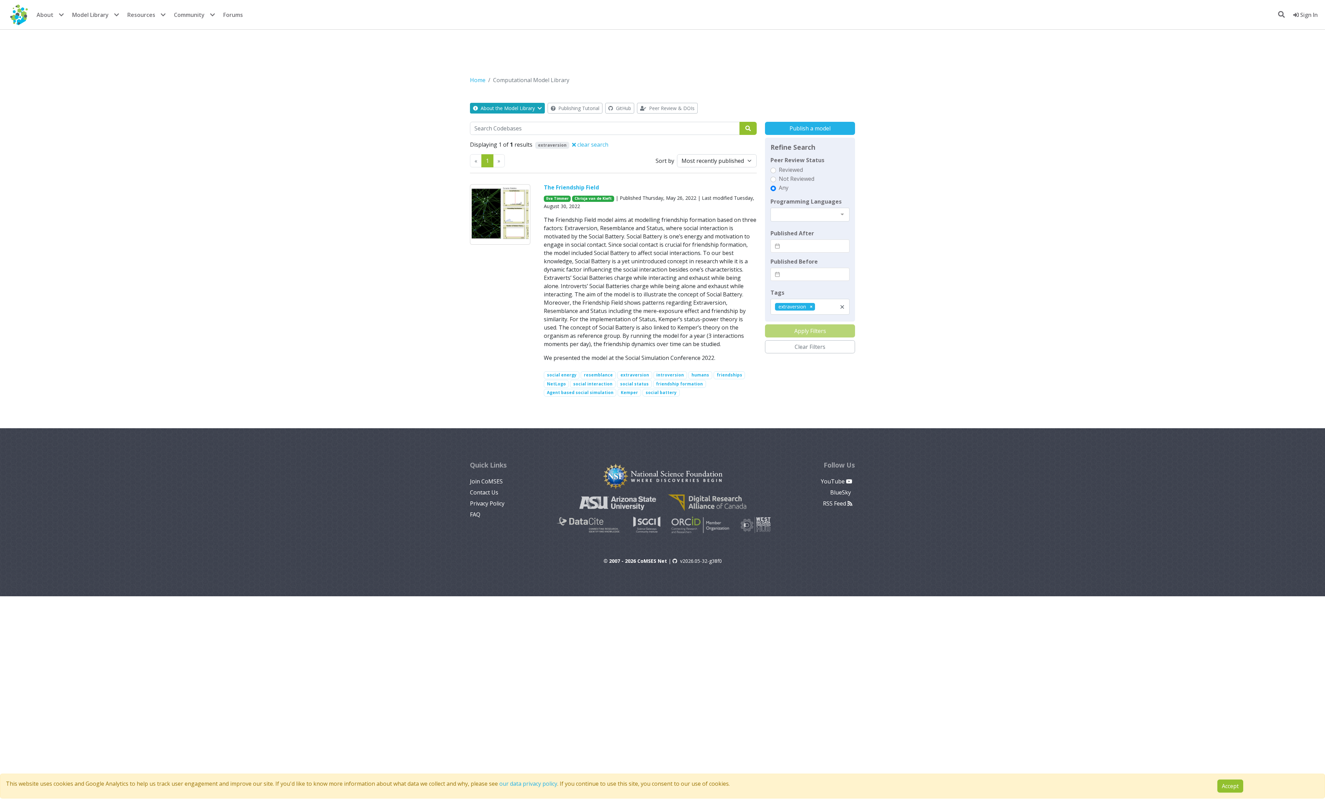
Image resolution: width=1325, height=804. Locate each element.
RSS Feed (835, 503)
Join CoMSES (486, 481)
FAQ (475, 514)
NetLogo (556, 384)
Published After (792, 233)
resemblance (598, 375)
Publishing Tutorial (578, 108)
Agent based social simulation (580, 392)
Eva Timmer (557, 198)
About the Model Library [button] (507, 108)
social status (634, 384)
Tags (777, 292)
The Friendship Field (571, 187)
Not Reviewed (796, 178)
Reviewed (791, 169)
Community (189, 15)
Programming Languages (806, 201)
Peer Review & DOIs (671, 108)
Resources (141, 15)
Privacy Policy (487, 503)
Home (477, 80)
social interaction (592, 384)
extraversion (634, 375)
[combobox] (810, 215)
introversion (670, 375)
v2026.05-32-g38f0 (701, 561)
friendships (729, 375)
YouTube (833, 481)
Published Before (794, 261)
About (45, 15)
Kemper (629, 392)
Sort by (665, 161)
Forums (233, 15)
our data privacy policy (528, 783)
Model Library (90, 15)
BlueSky (841, 492)
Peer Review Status (797, 160)
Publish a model (810, 128)
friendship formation (679, 384)
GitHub (623, 108)
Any (783, 187)
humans (700, 375)
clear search (592, 144)
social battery (661, 392)
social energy (562, 375)
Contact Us (484, 492)
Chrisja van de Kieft (593, 198)
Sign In (1308, 15)
